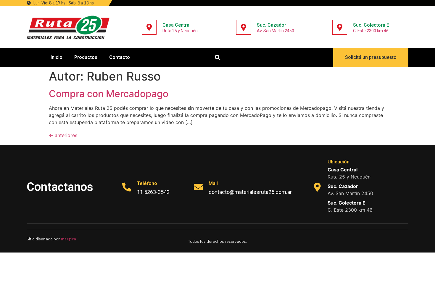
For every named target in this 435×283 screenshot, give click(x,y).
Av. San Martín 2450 (275, 30)
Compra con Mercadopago (108, 93)
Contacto (119, 57)
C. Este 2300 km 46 (371, 30)
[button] (370, 57)
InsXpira (68, 239)
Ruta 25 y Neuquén (180, 30)
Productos (85, 57)
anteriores (63, 135)
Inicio (56, 57)
